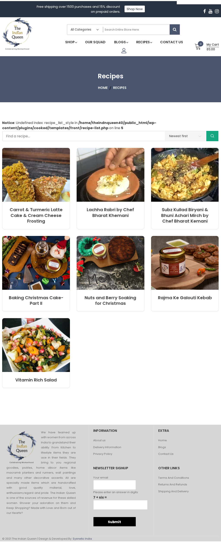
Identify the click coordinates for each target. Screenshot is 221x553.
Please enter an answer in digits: (116, 492)
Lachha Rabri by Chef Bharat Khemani (110, 212)
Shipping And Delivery (173, 491)
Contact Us (166, 454)
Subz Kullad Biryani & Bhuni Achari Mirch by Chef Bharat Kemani (184, 215)
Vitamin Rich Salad (36, 380)
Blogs (162, 447)
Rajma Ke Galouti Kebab (185, 298)
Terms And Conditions (173, 478)
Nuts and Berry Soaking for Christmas (110, 300)
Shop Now (135, 9)
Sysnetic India (82, 539)
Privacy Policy (102, 454)
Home (162, 440)
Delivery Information (107, 447)
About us (99, 440)
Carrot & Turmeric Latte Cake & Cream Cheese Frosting (36, 215)
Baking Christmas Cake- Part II (36, 300)
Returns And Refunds (172, 484)
